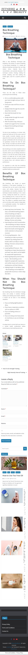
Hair (8, 472)
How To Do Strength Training (11, 368)
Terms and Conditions (8, 628)
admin (14, 36)
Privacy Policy (6, 624)
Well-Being (10, 26)
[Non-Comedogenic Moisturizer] (11, 587)
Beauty (4, 472)
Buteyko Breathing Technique (5, 343)
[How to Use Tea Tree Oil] (14, 463)
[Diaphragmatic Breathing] (7, 353)
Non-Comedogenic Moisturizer (25, 582)
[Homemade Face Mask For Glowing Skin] (11, 556)
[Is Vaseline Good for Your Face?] (12, 502)
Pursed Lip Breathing (16, 342)
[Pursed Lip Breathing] (17, 338)
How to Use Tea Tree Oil (13, 475)
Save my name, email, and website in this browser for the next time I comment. (12, 434)
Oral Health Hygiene (13, 2)
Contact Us (5, 631)
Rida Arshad (13, 478)
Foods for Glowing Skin (25, 524)
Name (3, 409)
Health (4, 26)
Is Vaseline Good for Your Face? (25, 497)
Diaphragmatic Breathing (6, 357)
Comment (4, 389)
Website (3, 423)
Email (3, 416)
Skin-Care (18, 472)
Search (25, 448)
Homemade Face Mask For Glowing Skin (24, 552)
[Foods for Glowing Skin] (12, 528)
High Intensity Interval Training (16, 372)
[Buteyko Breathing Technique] (7, 338)
